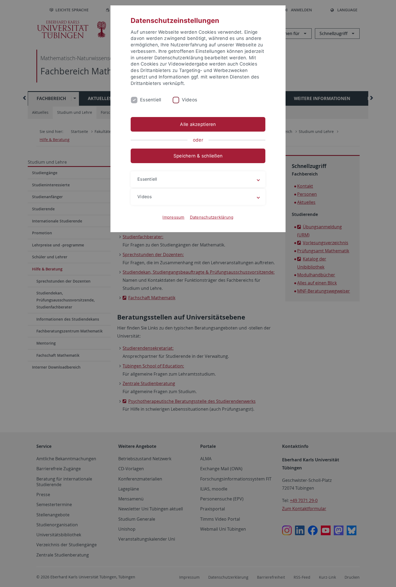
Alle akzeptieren (198, 124)
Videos (189, 99)
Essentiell (150, 99)
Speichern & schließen (198, 156)
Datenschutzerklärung (212, 217)
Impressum (173, 217)
